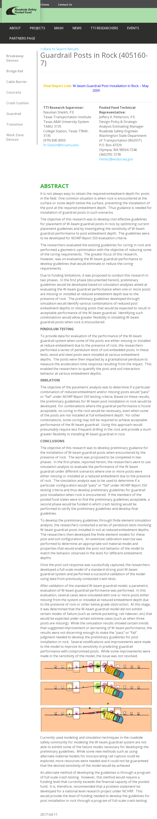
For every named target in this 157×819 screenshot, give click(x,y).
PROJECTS (37, 28)
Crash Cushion (17, 103)
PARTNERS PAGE (22, 38)
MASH (59, 28)
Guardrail (13, 113)
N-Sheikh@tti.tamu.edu (61, 145)
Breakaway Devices (15, 58)
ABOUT (15, 28)
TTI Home (42, 4)
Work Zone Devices (15, 137)
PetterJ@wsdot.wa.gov (116, 159)
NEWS (77, 28)
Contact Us (65, 4)
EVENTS (133, 28)
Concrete (13, 92)
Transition (14, 124)
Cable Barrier (16, 81)
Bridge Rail (14, 71)
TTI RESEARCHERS (104, 28)
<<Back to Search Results (59, 49)
